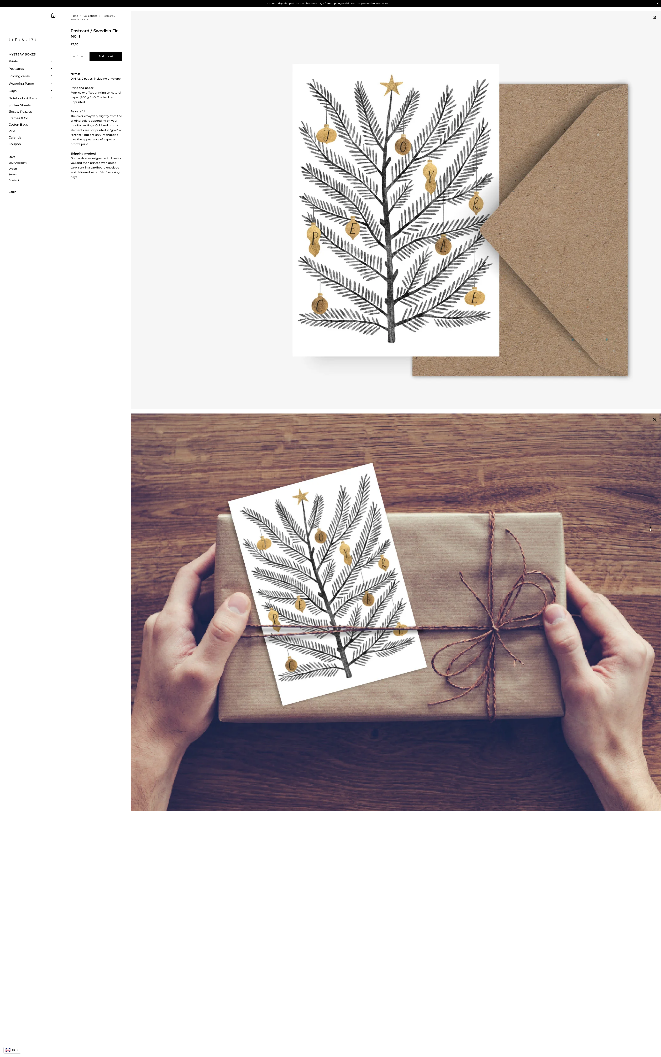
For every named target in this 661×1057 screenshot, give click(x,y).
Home (74, 15)
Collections (90, 15)
